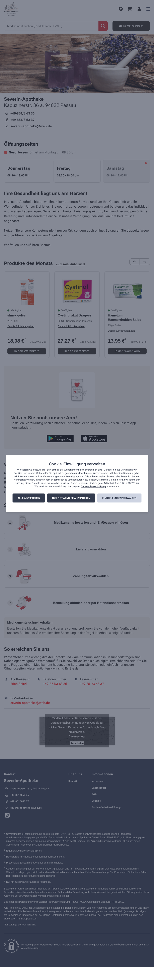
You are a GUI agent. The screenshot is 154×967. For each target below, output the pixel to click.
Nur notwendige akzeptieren (71, 498)
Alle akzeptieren (29, 498)
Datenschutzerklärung (93, 486)
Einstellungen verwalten (119, 498)
